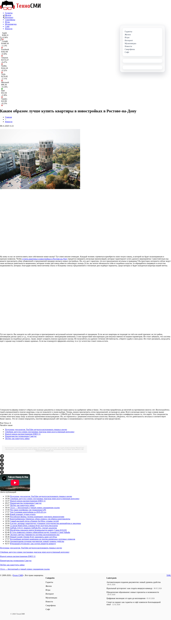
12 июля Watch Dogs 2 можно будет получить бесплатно (34, 526)
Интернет (50, 594)
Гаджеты (49, 582)
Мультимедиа (51, 598)
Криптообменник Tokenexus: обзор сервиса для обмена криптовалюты (40, 519)
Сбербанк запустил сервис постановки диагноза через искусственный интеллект (39, 432)
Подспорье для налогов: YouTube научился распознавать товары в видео (36, 429)
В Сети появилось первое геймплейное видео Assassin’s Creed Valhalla (40, 532)
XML (168, 575)
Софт (48, 609)
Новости (8, 122)
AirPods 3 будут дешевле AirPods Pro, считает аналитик (33, 528)
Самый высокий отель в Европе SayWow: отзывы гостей (34, 521)
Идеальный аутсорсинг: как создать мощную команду (59, 447)
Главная (8, 117)
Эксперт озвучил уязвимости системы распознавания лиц (34, 535)
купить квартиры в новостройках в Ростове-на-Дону (44, 259)
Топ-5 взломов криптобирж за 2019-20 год (28, 512)
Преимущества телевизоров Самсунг (21, 436)
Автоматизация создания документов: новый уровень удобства (24, 447)
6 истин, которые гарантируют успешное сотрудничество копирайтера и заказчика (45, 523)
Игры (48, 590)
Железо (49, 586)
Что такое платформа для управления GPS (28, 510)
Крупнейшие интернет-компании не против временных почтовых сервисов (42, 539)
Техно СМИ (18, 575)
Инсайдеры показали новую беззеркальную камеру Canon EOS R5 (38, 530)
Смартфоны (51, 605)
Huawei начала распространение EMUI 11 (23, 434)
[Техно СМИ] (20, 9)
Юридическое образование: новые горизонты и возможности (133, 592)
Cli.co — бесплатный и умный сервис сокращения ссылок (35, 508)
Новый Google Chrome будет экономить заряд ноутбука (33, 537)
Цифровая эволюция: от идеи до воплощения (47, 449)
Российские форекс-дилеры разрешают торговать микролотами (37, 517)
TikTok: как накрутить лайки (17, 438)
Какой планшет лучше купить (23, 514)
